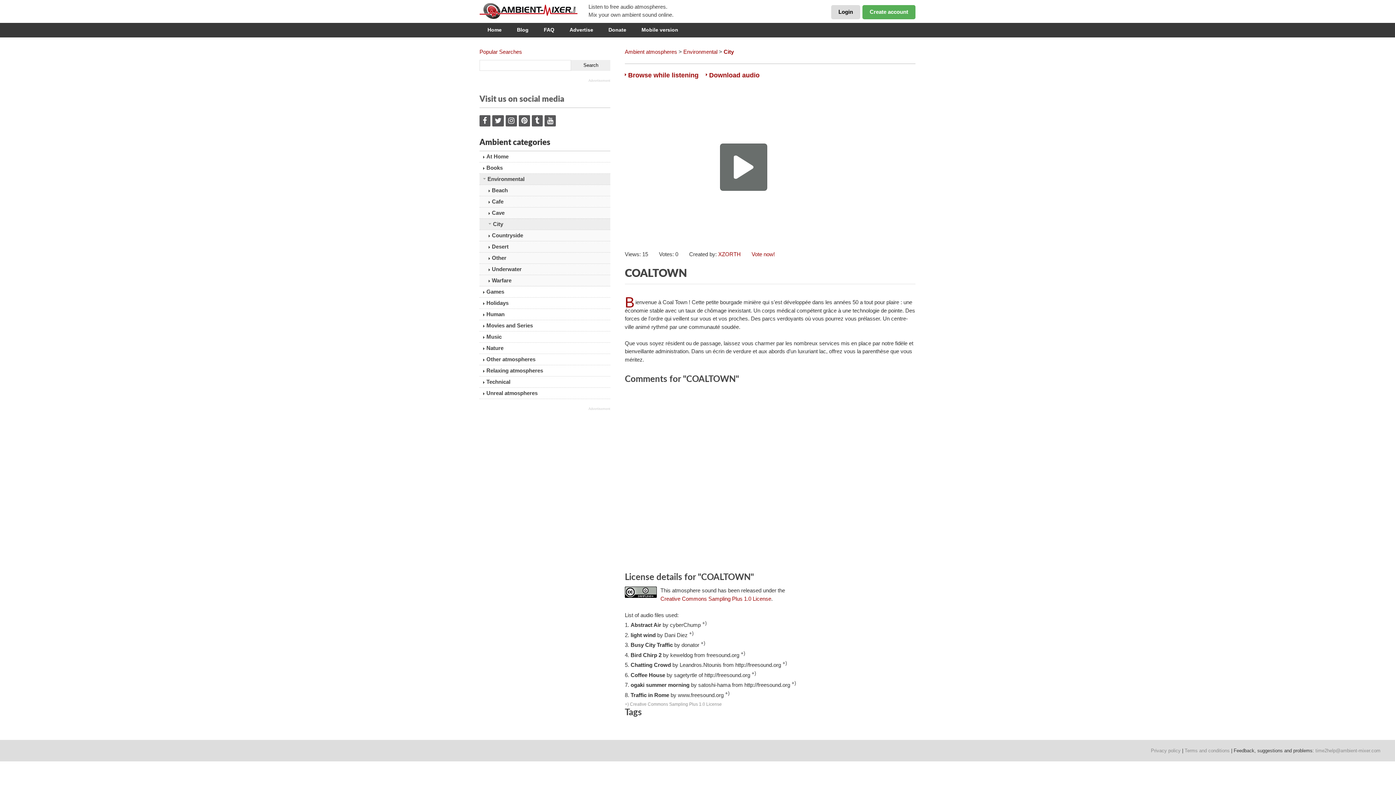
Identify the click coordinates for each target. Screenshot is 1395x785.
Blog (523, 30)
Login (845, 12)
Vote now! (763, 254)
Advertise (581, 30)
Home (495, 30)
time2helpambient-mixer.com (1347, 750)
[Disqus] (770, 479)
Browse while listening (663, 75)
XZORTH (729, 254)
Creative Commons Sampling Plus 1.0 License (715, 599)
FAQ (549, 30)
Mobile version (660, 30)
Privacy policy (1166, 750)
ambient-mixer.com (534, 11)
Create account (889, 12)
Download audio (734, 75)
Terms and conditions (1207, 750)
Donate (617, 30)
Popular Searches (501, 52)
